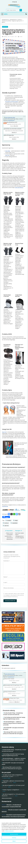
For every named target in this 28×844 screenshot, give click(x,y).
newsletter (14, 523)
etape (16, 520)
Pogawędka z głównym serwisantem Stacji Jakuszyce (13, 781)
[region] (14, 831)
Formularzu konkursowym (11, 101)
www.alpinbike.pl (19, 187)
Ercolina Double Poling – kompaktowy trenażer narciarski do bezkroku (13, 713)
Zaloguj (13, 1)
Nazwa (5, 577)
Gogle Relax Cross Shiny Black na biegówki (14, 130)
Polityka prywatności (9, 831)
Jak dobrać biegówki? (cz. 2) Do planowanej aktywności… (13, 794)
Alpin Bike (7, 151)
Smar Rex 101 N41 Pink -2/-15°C (14, 124)
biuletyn (9, 520)
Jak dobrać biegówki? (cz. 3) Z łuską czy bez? (14, 785)
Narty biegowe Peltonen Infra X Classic (14, 700)
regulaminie (5, 506)
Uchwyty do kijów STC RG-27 (14, 693)
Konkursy (5, 26)
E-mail (5, 582)
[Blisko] (26, 820)
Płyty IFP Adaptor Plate (14, 137)
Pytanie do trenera (6, 778)
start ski (6, 525)
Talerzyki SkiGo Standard (14, 680)
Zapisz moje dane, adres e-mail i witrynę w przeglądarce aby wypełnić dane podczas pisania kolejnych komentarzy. (13, 595)
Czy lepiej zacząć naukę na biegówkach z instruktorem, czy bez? (12, 775)
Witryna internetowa (8, 588)
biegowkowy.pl (11, 120)
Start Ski (7, 155)
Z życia (3, 791)
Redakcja (5, 36)
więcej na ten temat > (7, 798)
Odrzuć (14, 841)
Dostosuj (14, 837)
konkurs (6, 523)
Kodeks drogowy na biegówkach (11, 789)
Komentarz (6, 560)
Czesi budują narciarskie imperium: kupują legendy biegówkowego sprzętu (14, 718)
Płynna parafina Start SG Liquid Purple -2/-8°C (14, 687)
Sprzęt (14, 782)
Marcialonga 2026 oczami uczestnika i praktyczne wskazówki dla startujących (13, 732)
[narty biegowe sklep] (9, 117)
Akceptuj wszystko (14, 834)
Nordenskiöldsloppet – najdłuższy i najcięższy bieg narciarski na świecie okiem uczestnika (14, 723)
